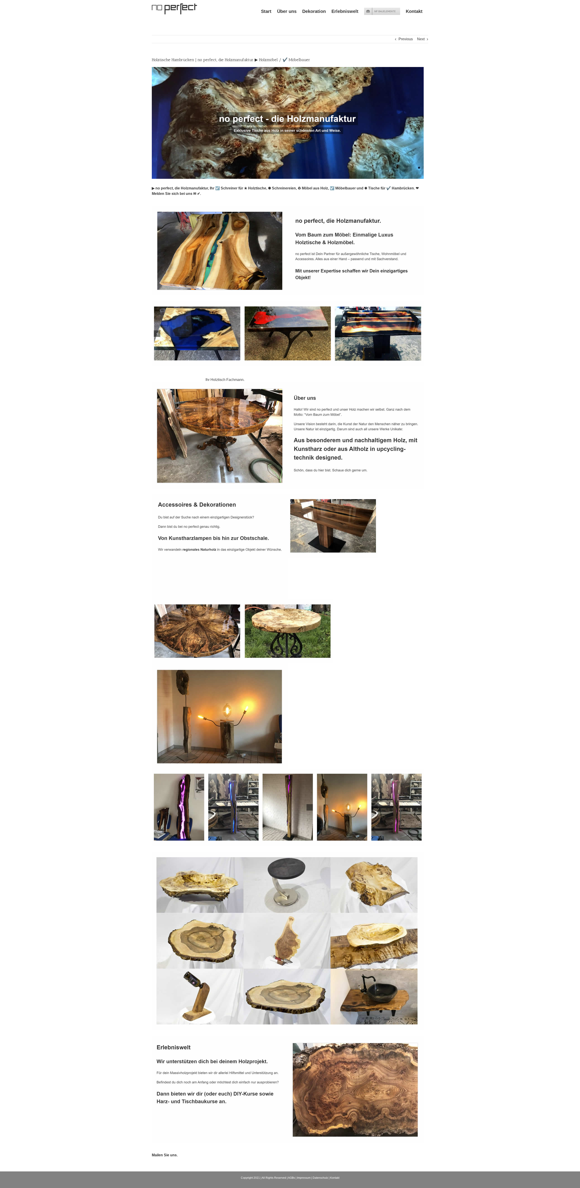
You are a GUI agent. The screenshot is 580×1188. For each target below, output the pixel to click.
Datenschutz (320, 1177)
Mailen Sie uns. (165, 1155)
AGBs (291, 1177)
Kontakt (334, 1177)
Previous (406, 39)
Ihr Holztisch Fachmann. (225, 380)
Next (421, 39)
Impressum (304, 1177)
